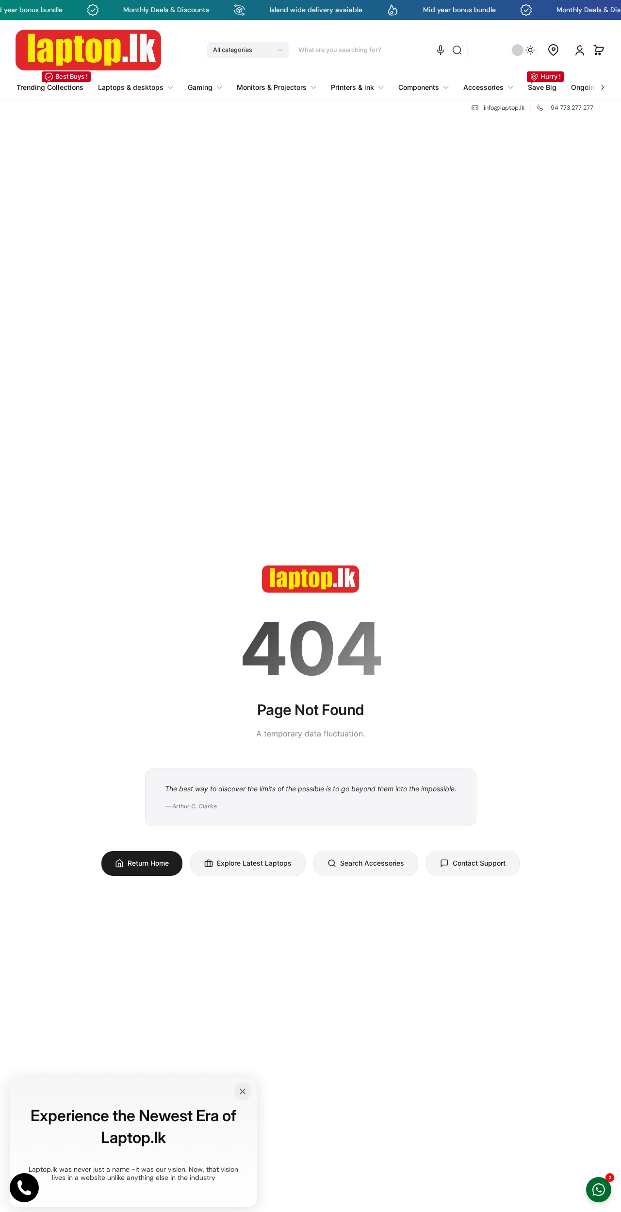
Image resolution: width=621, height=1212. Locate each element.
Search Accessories (372, 863)
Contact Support (479, 863)
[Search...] (457, 50)
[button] (248, 50)
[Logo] (88, 50)
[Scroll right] (595, 81)
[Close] (242, 1091)
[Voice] (440, 50)
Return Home (148, 863)
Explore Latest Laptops (254, 863)
